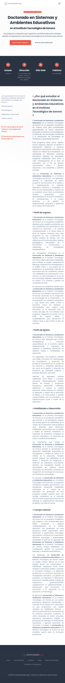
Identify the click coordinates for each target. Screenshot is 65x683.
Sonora (8, 74)
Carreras (31, 660)
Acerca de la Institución (44, 42)
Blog (39, 660)
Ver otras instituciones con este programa (12, 137)
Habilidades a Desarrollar (10, 114)
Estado (8, 70)
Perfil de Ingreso (7, 106)
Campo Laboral (6, 118)
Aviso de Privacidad (52, 660)
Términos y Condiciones (32, 664)
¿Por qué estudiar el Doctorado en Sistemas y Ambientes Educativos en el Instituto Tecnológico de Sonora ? (13, 99)
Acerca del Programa (20, 42)
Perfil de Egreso (6, 110)
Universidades (19, 660)
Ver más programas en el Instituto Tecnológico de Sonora (12, 129)
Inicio (8, 660)
